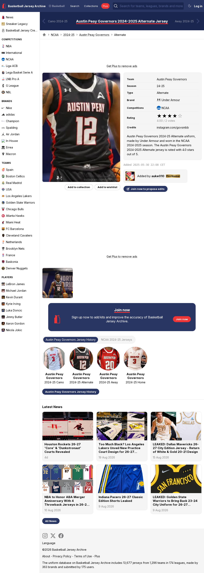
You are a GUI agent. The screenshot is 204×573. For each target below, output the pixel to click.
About (46, 556)
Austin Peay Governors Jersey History (70, 391)
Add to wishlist (107, 187)
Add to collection (79, 187)
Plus (105, 6)
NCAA (55, 34)
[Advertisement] (122, 53)
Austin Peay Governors (94, 34)
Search (74, 6)
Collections (91, 6)
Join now (182, 319)
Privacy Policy (62, 556)
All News (51, 521)
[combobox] (151, 6)
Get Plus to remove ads (122, 66)
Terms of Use (83, 556)
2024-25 (69, 34)
